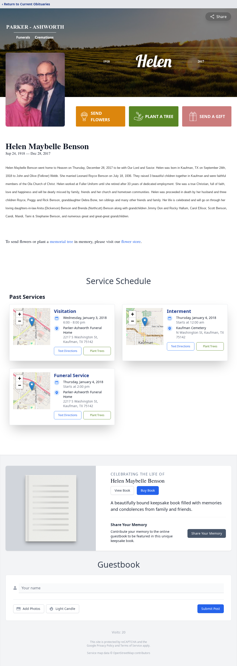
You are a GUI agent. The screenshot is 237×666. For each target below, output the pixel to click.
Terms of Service (131, 646)
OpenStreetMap (123, 653)
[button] (32, 322)
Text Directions (67, 351)
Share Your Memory (206, 533)
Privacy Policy (105, 646)
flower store (131, 241)
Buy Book (148, 490)
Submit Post (210, 608)
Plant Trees (97, 351)
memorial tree (61, 241)
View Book (122, 490)
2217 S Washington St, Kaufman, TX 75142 (80, 339)
